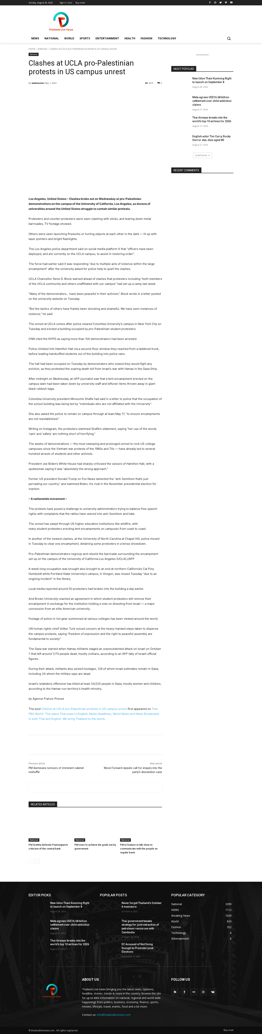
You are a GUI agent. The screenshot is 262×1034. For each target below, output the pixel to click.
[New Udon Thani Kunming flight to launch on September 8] (180, 83)
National (42, 48)
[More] (127, 93)
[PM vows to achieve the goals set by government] (95, 827)
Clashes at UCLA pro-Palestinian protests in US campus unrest (84, 709)
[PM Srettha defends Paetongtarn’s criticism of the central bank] (50, 827)
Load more (201, 155)
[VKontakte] (213, 992)
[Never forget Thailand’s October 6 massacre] (109, 907)
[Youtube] (231, 3)
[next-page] (37, 860)
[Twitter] (220, 3)
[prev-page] (31, 860)
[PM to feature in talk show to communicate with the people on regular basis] (141, 827)
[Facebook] (210, 3)
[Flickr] (194, 992)
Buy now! (228, 1030)
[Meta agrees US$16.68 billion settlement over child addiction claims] (180, 102)
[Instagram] (215, 3)
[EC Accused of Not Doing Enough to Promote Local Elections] (109, 949)
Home (32, 48)
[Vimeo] (226, 3)
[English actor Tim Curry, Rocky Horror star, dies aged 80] (180, 141)
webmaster (38, 83)
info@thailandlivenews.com (114, 1015)
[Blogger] (175, 992)
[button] (228, 38)
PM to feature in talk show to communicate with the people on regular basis (138, 848)
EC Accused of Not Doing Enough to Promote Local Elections (137, 948)
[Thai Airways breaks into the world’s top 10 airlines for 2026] (180, 122)
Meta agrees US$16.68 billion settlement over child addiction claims (212, 101)
